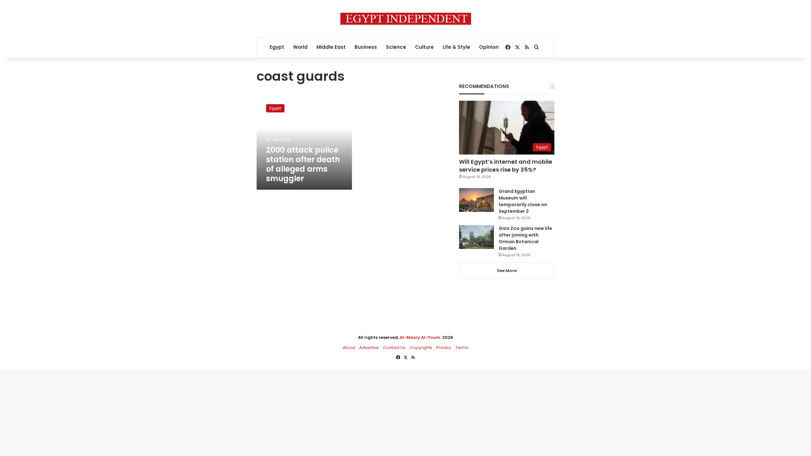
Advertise (369, 348)
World (300, 47)
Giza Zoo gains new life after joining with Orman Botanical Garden (525, 238)
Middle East (331, 47)
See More (507, 271)
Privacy (443, 348)
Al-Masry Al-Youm (420, 337)
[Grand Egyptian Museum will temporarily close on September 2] (476, 200)
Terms (461, 348)
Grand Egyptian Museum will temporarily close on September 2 (523, 201)
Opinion (489, 47)
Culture (424, 47)
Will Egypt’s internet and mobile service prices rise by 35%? (505, 166)
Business (365, 47)
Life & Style (456, 47)
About (349, 348)
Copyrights (421, 348)
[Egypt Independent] (405, 19)
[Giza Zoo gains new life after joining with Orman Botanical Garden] (476, 237)
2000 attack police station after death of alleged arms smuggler (303, 164)
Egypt (277, 47)
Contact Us (394, 348)
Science (396, 47)
